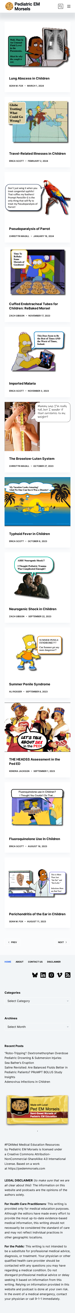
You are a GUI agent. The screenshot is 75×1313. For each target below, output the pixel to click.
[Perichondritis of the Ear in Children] (38, 882)
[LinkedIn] (43, 975)
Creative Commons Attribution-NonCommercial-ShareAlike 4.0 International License (35, 1159)
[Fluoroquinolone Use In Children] (38, 806)
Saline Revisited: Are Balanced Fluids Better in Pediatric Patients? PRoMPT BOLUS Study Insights (36, 1072)
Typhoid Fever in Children (29, 534)
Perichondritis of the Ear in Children (37, 914)
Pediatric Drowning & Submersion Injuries (33, 1058)
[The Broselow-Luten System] (38, 426)
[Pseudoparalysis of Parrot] (38, 196)
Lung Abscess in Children (29, 78)
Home (8, 961)
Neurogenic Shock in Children (32, 609)
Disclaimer (54, 961)
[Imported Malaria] (38, 351)
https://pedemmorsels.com (26, 1168)
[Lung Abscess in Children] (38, 46)
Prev (14, 942)
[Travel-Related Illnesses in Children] (38, 121)
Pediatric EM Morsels (23, 1149)
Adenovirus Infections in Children (27, 1081)
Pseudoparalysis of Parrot (29, 229)
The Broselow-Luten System (31, 458)
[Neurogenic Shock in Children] (38, 576)
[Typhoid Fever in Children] (38, 501)
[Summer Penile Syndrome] (38, 652)
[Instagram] (51, 975)
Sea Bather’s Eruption (19, 1062)
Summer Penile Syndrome (29, 684)
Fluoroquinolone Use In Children (34, 839)
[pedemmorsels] (38, 1110)
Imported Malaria (22, 383)
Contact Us (35, 961)
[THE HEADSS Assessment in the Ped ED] (38, 727)
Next (61, 942)
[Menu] (68, 6)
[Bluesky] (35, 975)
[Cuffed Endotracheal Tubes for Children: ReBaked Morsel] (38, 271)
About (19, 961)
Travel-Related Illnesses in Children (37, 153)
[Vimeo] (59, 975)
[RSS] (67, 975)
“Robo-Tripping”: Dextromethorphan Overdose (36, 1053)
